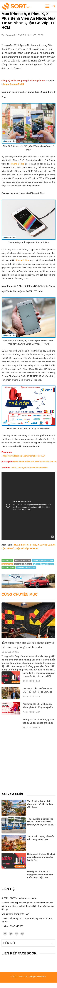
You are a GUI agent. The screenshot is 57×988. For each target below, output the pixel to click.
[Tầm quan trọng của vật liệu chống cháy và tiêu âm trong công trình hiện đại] (28, 620)
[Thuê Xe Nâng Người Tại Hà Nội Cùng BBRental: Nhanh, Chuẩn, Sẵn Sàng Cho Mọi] (14, 825)
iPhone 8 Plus (17, 164)
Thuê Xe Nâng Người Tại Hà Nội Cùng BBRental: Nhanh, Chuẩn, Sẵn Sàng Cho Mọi (40, 822)
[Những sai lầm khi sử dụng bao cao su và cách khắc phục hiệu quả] (14, 874)
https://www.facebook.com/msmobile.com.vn (24, 456)
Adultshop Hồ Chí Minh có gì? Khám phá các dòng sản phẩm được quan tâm (38, 707)
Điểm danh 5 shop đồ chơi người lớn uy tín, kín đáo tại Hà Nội (41, 857)
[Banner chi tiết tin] (28, 581)
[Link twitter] (11, 934)
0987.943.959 (16, 926)
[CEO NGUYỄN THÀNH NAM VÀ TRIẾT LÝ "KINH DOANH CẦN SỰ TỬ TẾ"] (11, 693)
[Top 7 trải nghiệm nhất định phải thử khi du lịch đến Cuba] (14, 808)
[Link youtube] (22, 934)
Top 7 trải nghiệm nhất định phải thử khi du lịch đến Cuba (40, 804)
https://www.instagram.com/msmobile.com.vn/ (35, 461)
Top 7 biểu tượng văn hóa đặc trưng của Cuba (40, 838)
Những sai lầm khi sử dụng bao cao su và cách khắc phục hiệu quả (38, 722)
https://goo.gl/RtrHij (13, 84)
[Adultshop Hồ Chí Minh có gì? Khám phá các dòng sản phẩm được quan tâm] (11, 708)
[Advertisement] (28, 758)
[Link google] (16, 934)
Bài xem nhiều (13, 794)
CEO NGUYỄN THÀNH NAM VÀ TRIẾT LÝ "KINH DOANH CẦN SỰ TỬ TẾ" (37, 691)
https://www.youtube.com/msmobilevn (30, 467)
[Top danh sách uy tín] (16, 6)
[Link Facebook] (5, 934)
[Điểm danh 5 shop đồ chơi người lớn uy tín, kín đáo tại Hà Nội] (11, 677)
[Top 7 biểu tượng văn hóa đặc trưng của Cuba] (14, 843)
